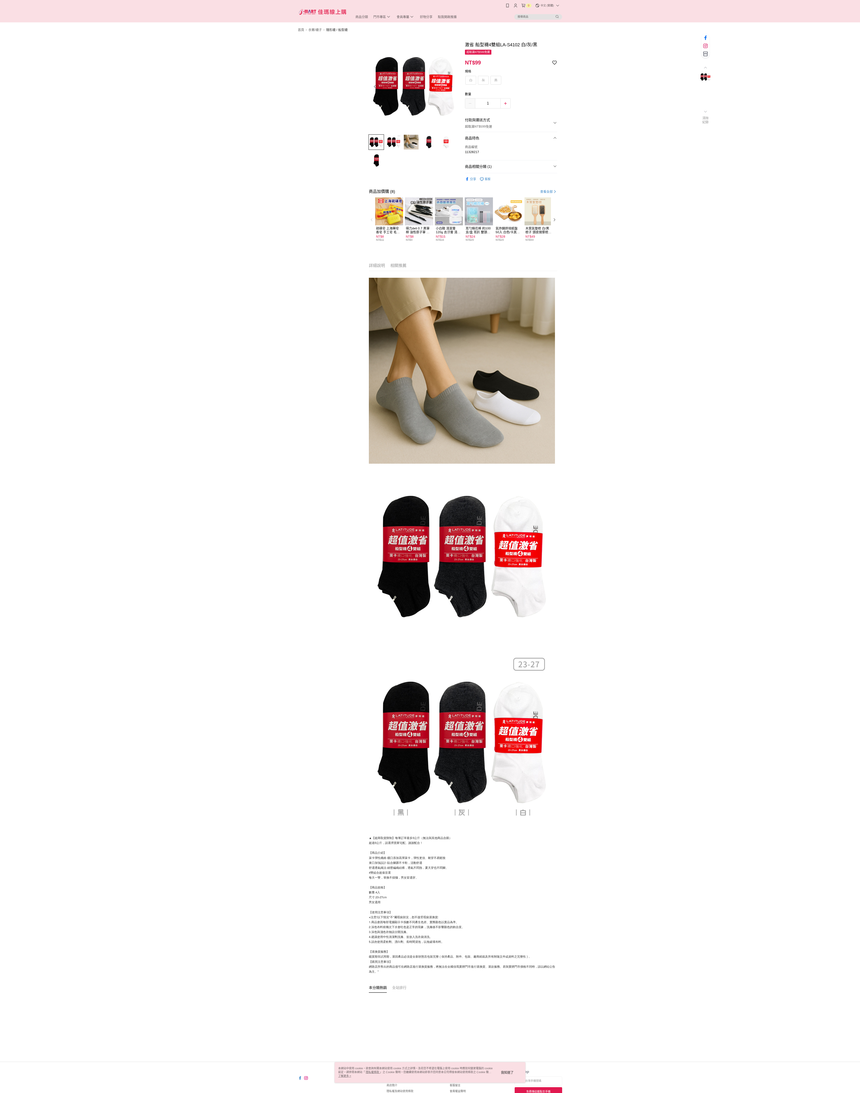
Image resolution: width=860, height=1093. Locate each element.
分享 (473, 179)
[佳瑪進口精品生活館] (323, 11)
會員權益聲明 (458, 1091)
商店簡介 (392, 1085)
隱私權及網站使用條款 (400, 1091)
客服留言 (455, 1085)
